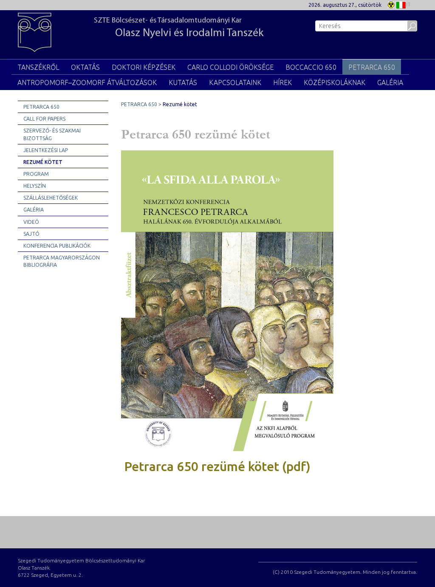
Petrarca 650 (41, 107)
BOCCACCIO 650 (310, 67)
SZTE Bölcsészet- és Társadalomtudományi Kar (178, 28)
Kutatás (183, 82)
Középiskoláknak (334, 82)
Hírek (282, 82)
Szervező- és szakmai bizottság (52, 134)
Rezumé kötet (42, 162)
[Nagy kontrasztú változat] (391, 4)
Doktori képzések (143, 67)
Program (36, 174)
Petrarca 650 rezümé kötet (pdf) (217, 466)
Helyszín (34, 186)
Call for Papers (44, 118)
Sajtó (31, 234)
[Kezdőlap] (39, 34)
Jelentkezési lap (45, 150)
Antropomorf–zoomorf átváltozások (87, 82)
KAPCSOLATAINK (235, 82)
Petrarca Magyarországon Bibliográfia (61, 261)
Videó (31, 222)
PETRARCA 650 (371, 67)
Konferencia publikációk (56, 245)
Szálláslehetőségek (50, 197)
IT (408, 4)
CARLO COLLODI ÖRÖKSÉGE (230, 67)
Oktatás (85, 67)
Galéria (390, 82)
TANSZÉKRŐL (38, 67)
